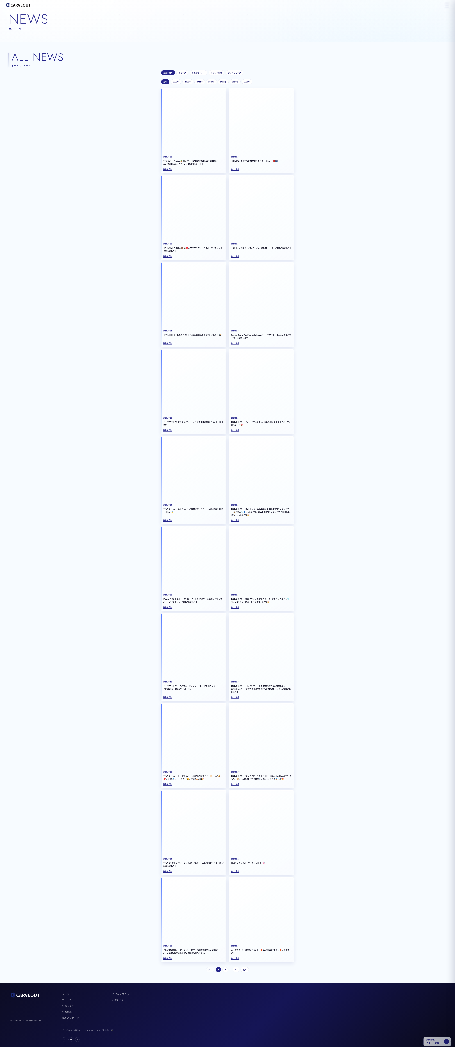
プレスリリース (234, 72)
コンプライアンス (92, 1030)
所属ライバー (69, 1006)
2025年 (188, 81)
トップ (65, 994)
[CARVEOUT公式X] (64, 1039)
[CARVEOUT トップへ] (18, 5)
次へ (245, 969)
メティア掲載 (216, 72)
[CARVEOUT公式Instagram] (70, 1039)
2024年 (200, 81)
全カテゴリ (168, 72)
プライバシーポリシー (72, 1030)
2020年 (247, 81)
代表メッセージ (70, 1017)
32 (236, 969)
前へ (210, 969)
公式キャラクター (122, 994)
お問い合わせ (119, 1000)
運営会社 (106, 1030)
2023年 (211, 81)
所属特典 (67, 1011)
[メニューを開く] (447, 5)
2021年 (235, 81)
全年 (165, 81)
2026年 (176, 81)
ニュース (182, 72)
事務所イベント (198, 72)
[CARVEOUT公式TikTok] (77, 1039)
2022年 (223, 81)
